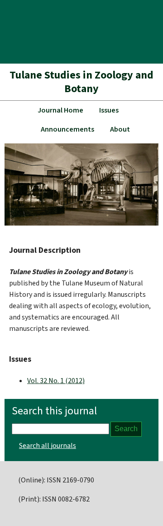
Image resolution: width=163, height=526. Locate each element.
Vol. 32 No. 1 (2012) (56, 381)
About (120, 129)
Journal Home (60, 110)
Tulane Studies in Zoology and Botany (81, 82)
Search (126, 429)
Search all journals (47, 446)
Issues (109, 110)
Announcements (67, 129)
